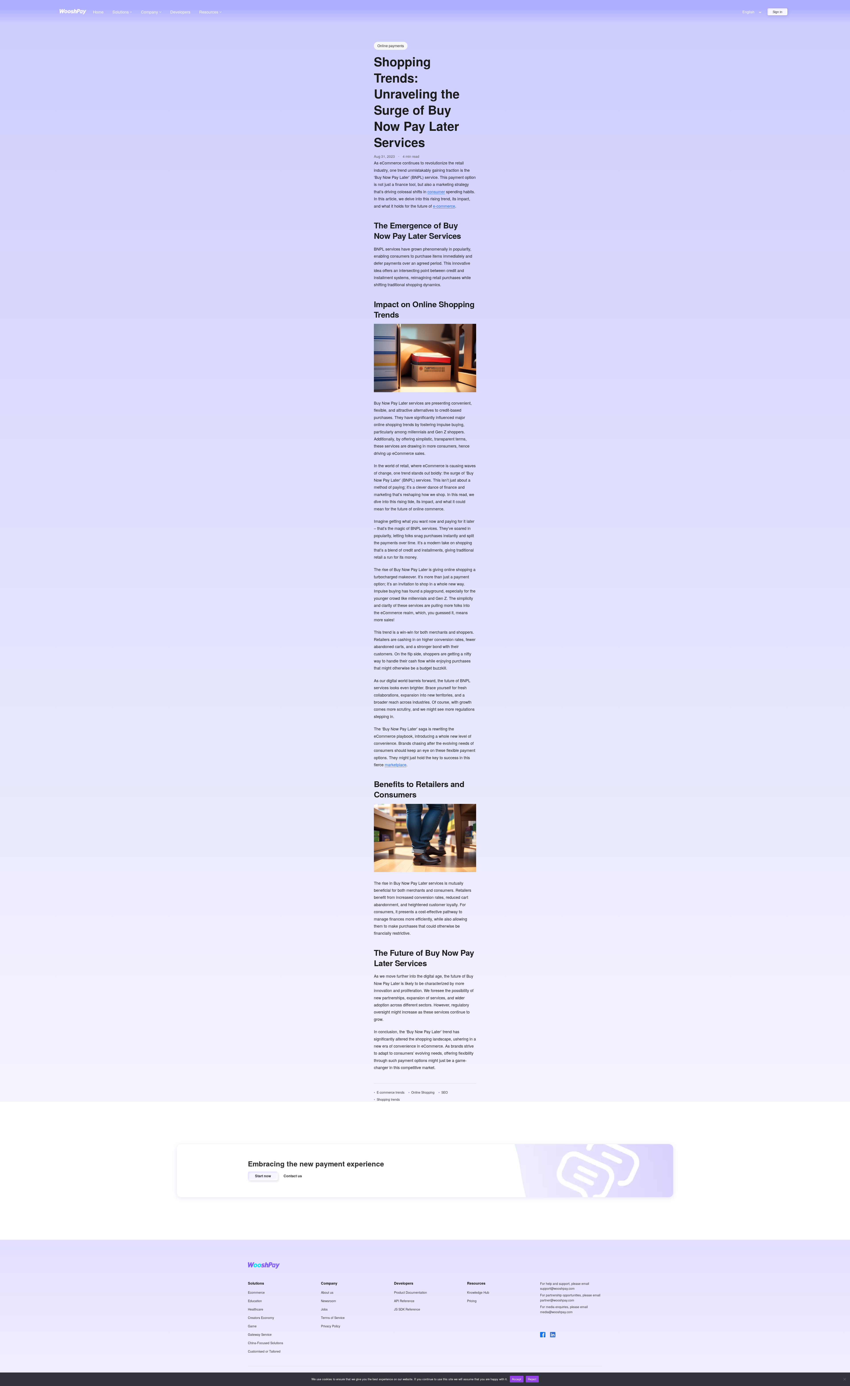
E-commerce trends (390, 1092)
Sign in (777, 12)
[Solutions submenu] (131, 12)
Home (98, 12)
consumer (436, 191)
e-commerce (444, 206)
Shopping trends (388, 1099)
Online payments (390, 45)
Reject (532, 1379)
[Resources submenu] (220, 12)
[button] (263, 1176)
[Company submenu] (160, 12)
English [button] (748, 11)
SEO (444, 1092)
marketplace (395, 764)
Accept (517, 1379)
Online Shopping (423, 1092)
